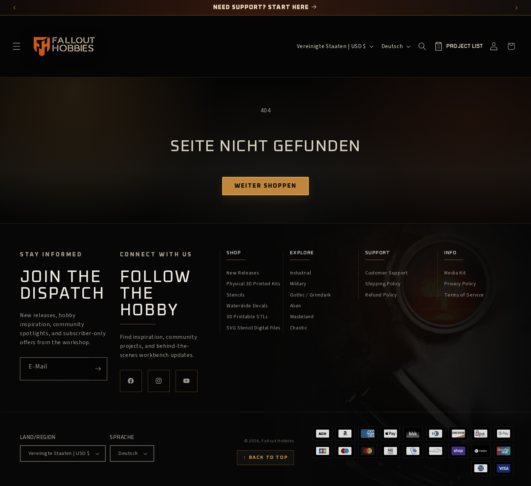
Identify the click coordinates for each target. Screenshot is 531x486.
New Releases (242, 273)
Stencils (235, 295)
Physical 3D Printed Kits (253, 283)
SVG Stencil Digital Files (253, 328)
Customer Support (386, 273)
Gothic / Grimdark (310, 295)
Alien (295, 306)
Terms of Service (464, 295)
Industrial (300, 273)
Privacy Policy (460, 283)
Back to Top (265, 457)
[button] (16, 46)
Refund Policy (381, 295)
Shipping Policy (383, 283)
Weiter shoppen (265, 186)
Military (298, 283)
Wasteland (302, 316)
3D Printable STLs (246, 316)
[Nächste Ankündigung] (516, 7)
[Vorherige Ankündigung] (14, 7)
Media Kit (455, 273)
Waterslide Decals (246, 306)
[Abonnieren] (98, 369)
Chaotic (298, 328)
